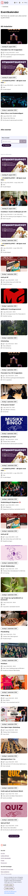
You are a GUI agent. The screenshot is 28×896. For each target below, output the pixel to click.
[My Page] (20, 3)
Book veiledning (5, 871)
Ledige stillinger (5, 855)
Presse (2, 860)
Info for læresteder (6, 858)
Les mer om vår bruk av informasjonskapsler (10, 892)
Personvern (4, 863)
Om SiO (3, 853)
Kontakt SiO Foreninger (7, 869)
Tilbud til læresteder (6, 874)
